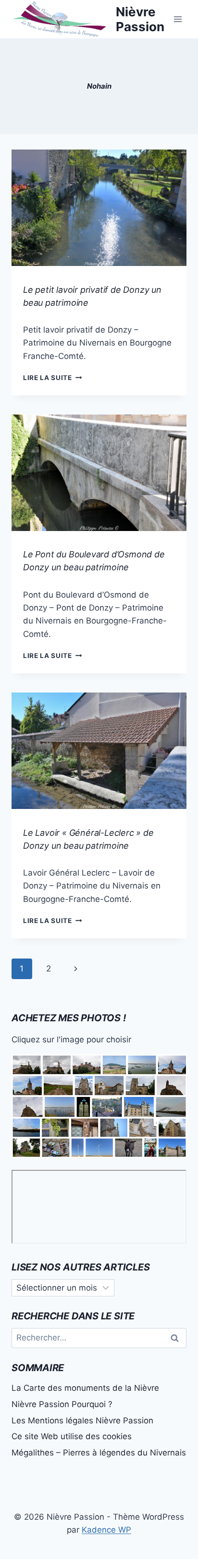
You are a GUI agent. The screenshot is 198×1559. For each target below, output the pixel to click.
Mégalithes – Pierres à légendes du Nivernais (99, 1452)
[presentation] (99, 208)
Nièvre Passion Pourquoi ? (62, 1404)
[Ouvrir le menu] (177, 19)
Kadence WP (106, 1530)
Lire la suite (52, 377)
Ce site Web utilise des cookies (72, 1436)
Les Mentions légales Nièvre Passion (82, 1420)
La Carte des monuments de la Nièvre (85, 1388)
